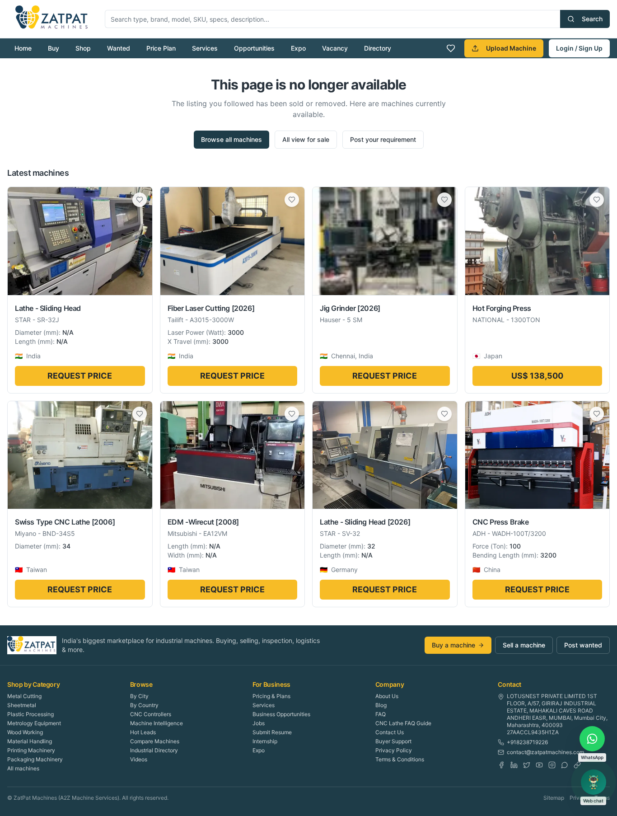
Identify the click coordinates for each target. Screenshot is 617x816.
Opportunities (254, 48)
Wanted (118, 48)
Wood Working (25, 732)
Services (205, 48)
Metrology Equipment (34, 723)
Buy (53, 48)
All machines (23, 768)
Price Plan (161, 48)
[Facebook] (501, 765)
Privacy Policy (393, 750)
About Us (386, 696)
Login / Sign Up (579, 48)
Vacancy (335, 48)
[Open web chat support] (593, 782)
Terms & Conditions (399, 759)
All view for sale (305, 139)
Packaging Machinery (35, 759)
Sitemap (553, 797)
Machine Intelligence (156, 723)
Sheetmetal (21, 705)
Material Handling (29, 741)
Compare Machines (154, 741)
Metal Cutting (24, 696)
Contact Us (389, 732)
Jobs (258, 723)
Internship (264, 741)
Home (23, 48)
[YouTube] (539, 765)
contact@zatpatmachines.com (545, 752)
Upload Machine (511, 48)
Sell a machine (524, 645)
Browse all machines (231, 139)
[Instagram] (552, 765)
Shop (83, 48)
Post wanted (583, 645)
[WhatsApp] (564, 765)
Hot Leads (143, 732)
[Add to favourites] (139, 199)
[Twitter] (526, 765)
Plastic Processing (30, 714)
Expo (298, 48)
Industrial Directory (154, 750)
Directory (377, 48)
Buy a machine (453, 645)
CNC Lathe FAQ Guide (403, 723)
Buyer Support (393, 741)
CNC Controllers (150, 714)
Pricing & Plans (271, 696)
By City (139, 696)
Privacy (579, 797)
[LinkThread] (577, 765)
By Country (144, 705)
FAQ (380, 714)
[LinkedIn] (514, 765)
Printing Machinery (31, 750)
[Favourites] (451, 48)
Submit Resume (272, 732)
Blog (381, 705)
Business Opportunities (281, 714)
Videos (138, 759)
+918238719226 (527, 742)
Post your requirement (383, 139)
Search (592, 19)
